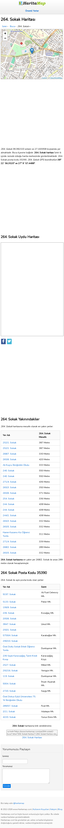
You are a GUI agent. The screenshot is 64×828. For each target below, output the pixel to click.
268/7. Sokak (9, 453)
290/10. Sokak (10, 641)
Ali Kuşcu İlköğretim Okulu (16, 465)
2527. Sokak (9, 664)
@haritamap (18, 803)
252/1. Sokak (9, 442)
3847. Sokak (9, 624)
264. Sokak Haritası (32, 737)
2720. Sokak (9, 690)
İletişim (53, 809)
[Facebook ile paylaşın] (3, 341)
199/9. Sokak (9, 607)
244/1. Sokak (9, 515)
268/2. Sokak (9, 547)
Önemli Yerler (32, 10)
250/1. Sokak (9, 629)
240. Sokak (8, 470)
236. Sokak (8, 613)
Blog (60, 809)
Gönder (6, 786)
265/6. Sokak (9, 459)
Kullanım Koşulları (41, 809)
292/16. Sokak (10, 670)
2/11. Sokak (9, 711)
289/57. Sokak (10, 705)
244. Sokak (8, 504)
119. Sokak (8, 676)
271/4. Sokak (9, 481)
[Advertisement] (32, 112)
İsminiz (5, 756)
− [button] (5, 38)
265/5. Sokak (9, 526)
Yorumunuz (7, 766)
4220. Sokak (9, 717)
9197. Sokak (9, 594)
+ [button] (5, 33)
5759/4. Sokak (10, 635)
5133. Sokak (9, 601)
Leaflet (44, 78)
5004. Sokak (9, 683)
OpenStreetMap (56, 78)
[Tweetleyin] (9, 341)
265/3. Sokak (9, 487)
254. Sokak (8, 498)
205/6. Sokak (9, 618)
